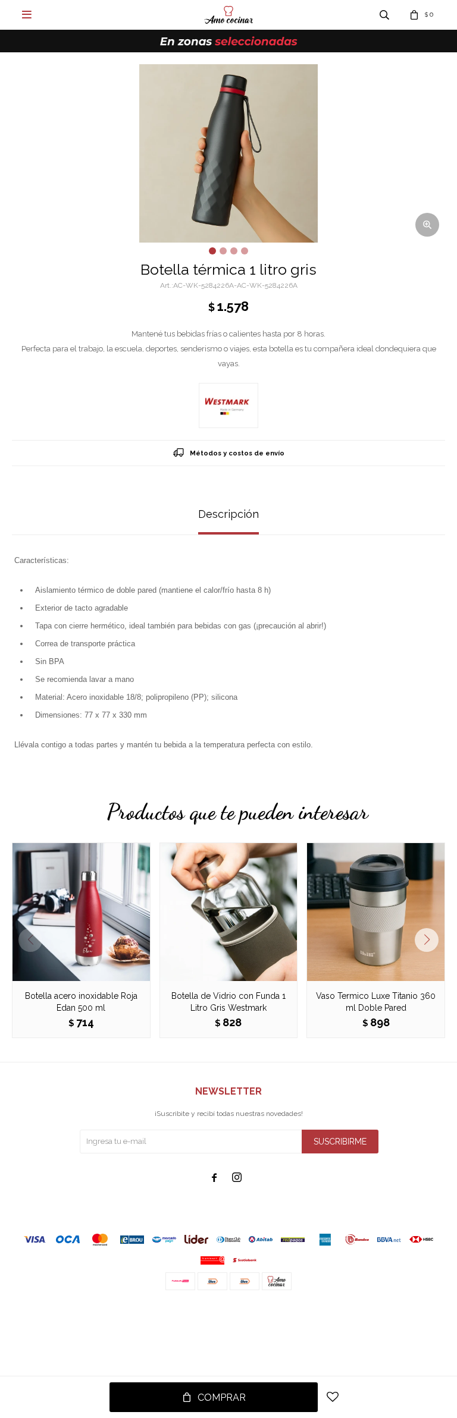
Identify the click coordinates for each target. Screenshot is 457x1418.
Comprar (222, 1397)
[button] (431, 940)
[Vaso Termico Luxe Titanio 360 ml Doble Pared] (375, 911)
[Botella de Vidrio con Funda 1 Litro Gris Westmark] (228, 911)
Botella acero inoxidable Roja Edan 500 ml (81, 1002)
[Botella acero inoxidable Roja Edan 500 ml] (81, 911)
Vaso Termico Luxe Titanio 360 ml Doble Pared (376, 1002)
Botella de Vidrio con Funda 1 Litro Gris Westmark (228, 1002)
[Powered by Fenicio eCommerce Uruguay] (427, 1314)
